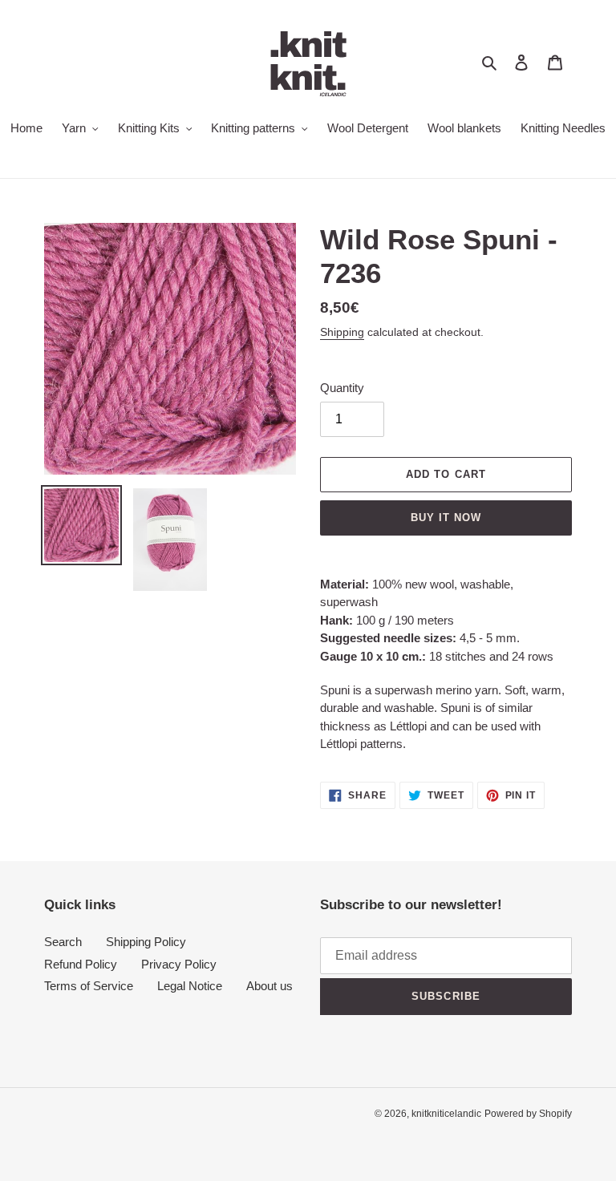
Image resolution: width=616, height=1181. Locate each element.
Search (63, 941)
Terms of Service (88, 986)
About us (269, 986)
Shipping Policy (146, 941)
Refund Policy (80, 964)
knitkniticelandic (446, 1113)
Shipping (342, 332)
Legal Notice (189, 986)
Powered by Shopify (528, 1113)
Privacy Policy (179, 964)
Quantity (342, 387)
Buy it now (446, 518)
